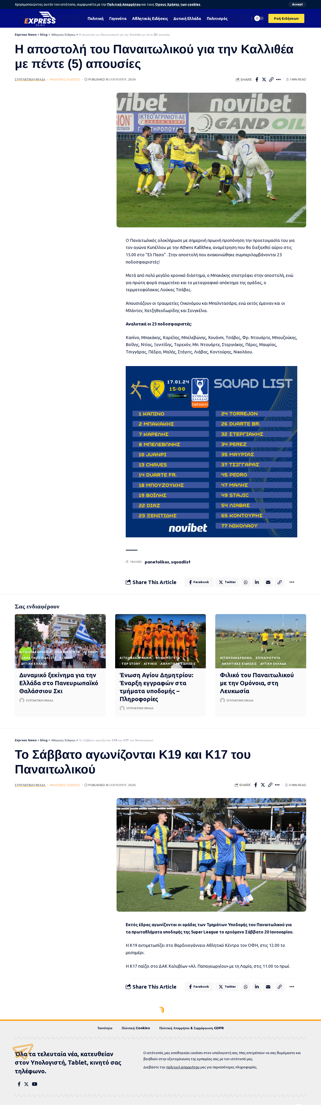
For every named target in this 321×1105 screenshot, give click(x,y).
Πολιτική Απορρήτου (124, 4)
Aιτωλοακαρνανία (35, 652)
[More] (278, 79)
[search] (245, 18)
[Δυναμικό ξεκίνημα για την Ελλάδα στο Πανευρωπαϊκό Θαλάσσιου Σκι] (60, 641)
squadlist (180, 562)
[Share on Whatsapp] (246, 582)
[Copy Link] (271, 79)
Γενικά (65, 657)
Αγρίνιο (90, 652)
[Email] (268, 582)
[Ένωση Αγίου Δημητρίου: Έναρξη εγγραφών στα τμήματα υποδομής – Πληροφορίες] (160, 641)
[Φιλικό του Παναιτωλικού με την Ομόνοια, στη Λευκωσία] (260, 641)
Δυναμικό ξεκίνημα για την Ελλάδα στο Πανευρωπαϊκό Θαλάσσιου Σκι (58, 683)
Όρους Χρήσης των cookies (177, 4)
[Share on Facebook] (257, 79)
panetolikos (157, 562)
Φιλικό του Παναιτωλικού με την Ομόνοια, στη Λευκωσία (257, 683)
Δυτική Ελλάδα (34, 663)
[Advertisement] (58, 163)
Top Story (130, 663)
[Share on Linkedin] (257, 582)
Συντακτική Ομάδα (30, 79)
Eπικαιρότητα (67, 652)
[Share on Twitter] (264, 79)
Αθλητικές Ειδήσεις (64, 79)
